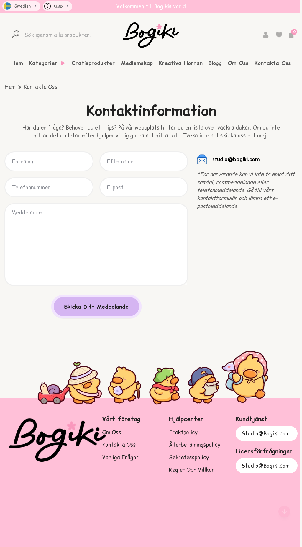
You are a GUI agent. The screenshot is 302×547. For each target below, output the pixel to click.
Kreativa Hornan (181, 63)
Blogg (215, 63)
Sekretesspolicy (189, 457)
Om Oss (238, 63)
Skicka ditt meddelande (96, 306)
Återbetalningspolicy (194, 444)
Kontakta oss (119, 444)
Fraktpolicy (183, 432)
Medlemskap (137, 63)
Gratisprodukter (93, 63)
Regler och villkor (191, 470)
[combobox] (21, 6)
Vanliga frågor (120, 457)
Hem (17, 63)
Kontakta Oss (273, 63)
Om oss (111, 432)
